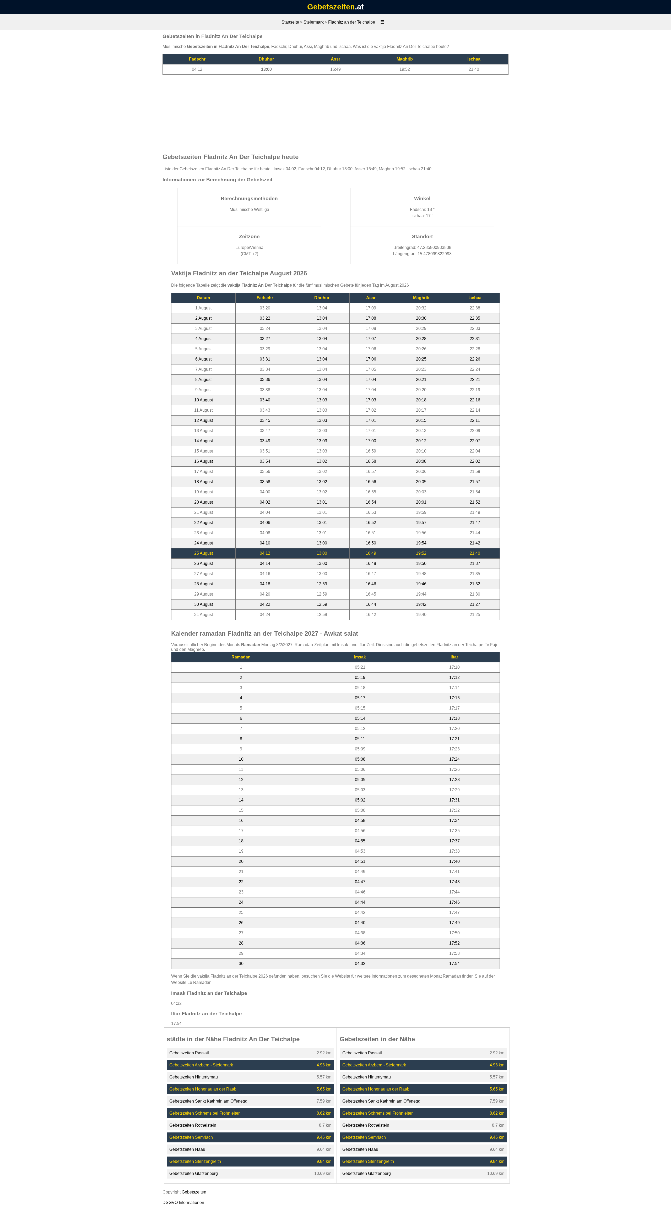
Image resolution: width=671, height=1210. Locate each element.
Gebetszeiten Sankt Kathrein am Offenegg (208, 1101)
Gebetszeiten (331, 7)
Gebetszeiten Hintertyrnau (193, 1077)
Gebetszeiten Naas (187, 1149)
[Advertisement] (335, 111)
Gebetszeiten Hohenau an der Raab (202, 1089)
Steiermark (314, 22)
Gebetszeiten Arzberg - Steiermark (201, 1065)
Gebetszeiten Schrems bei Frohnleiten (205, 1113)
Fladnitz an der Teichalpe (351, 22)
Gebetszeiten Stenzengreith (195, 1161)
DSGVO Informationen (183, 1202)
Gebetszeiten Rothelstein (192, 1125)
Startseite (290, 22)
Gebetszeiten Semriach (191, 1137)
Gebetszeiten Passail (189, 1053)
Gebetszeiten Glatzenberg (193, 1173)
